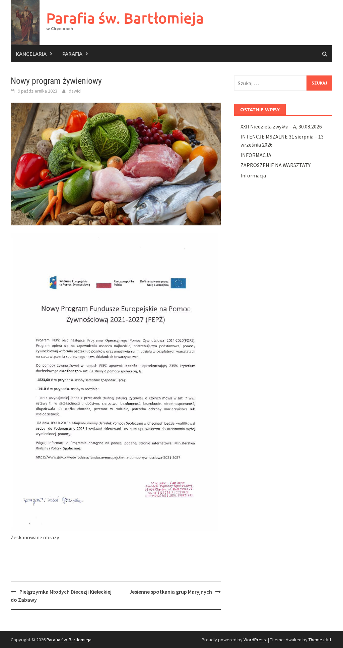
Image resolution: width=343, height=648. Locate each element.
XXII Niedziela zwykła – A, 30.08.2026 (281, 126)
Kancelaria (31, 53)
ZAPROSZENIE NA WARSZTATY (276, 165)
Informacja (253, 175)
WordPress (255, 640)
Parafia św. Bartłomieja (125, 18)
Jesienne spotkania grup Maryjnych (170, 591)
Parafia (72, 53)
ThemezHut (319, 640)
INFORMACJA (256, 155)
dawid (75, 91)
